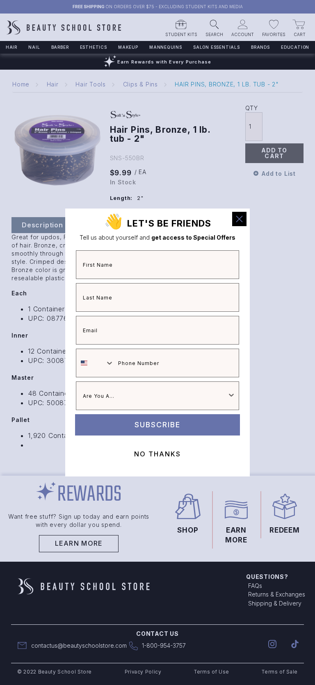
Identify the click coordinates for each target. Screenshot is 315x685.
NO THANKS (157, 454)
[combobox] (95, 363)
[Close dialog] (239, 219)
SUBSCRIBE (157, 424)
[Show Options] (231, 396)
